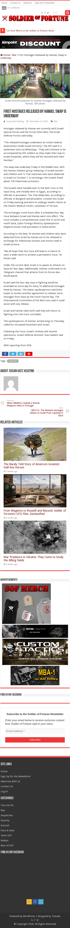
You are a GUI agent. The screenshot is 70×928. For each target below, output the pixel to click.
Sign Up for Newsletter (45, 3)
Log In (4, 791)
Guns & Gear (7, 830)
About (4, 3)
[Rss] (42, 13)
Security (5, 820)
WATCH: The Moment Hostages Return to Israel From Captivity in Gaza (46, 412)
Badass (4, 840)
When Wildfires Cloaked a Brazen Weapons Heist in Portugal (23, 403)
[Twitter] (48, 13)
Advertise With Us (10, 781)
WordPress (29, 916)
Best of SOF (7, 845)
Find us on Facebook (11, 694)
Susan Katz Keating (15, 121)
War (14, 55)
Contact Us (15, 3)
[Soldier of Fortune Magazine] (35, 18)
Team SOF (6, 835)
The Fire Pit (7, 805)
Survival (5, 825)
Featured (13, 361)
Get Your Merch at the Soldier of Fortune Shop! (30, 30)
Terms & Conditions (11, 8)
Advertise (27, 3)
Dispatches (7, 815)
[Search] (67, 12)
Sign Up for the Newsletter (16, 776)
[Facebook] (45, 13)
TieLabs (56, 916)
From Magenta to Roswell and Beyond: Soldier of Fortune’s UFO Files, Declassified (35, 512)
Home (6, 55)
